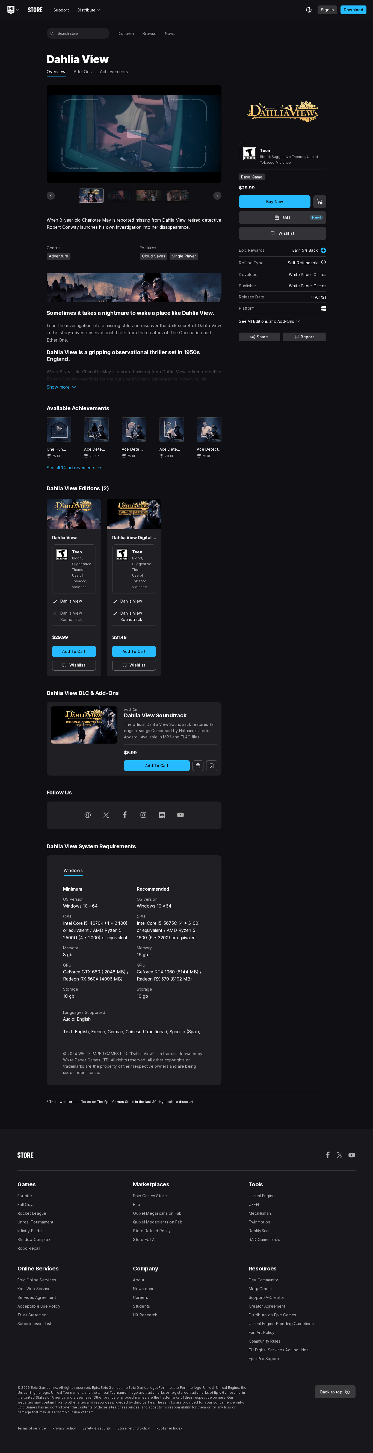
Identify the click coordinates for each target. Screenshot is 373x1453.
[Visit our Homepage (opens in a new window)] (87, 815)
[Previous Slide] (51, 196)
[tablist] (134, 870)
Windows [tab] (73, 870)
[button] (134, 387)
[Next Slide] (217, 196)
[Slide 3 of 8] (148, 196)
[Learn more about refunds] (323, 262)
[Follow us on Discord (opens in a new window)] (162, 815)
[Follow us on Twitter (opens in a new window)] (106, 815)
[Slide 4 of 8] (177, 196)
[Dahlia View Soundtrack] (84, 725)
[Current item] (91, 196)
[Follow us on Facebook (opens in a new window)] (125, 815)
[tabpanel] (134, 938)
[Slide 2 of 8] (120, 196)
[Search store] (52, 33)
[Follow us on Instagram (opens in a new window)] (143, 815)
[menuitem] (126, 33)
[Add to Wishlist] (211, 765)
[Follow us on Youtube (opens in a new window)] (180, 815)
